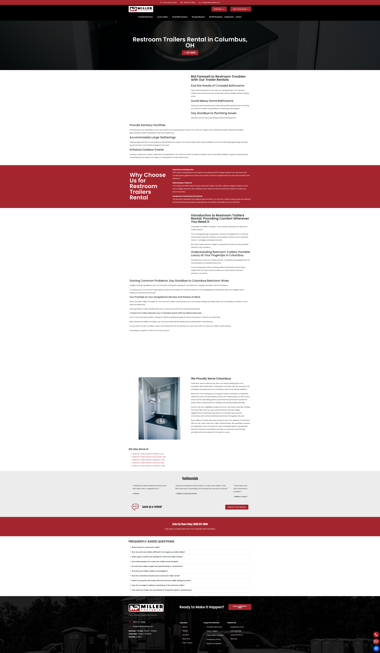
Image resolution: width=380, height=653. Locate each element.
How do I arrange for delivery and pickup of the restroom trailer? (158, 585)
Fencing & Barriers (198, 17)
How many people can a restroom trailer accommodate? (155, 561)
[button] (190, 547)
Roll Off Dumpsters (216, 17)
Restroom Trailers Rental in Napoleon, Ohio (149, 460)
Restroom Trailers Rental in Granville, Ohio (148, 463)
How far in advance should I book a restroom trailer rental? (156, 576)
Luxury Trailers (162, 17)
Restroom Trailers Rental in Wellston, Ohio (148, 454)
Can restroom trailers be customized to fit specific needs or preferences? (162, 590)
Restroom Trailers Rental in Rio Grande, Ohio (149, 457)
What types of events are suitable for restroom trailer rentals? (157, 557)
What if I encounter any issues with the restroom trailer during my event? (161, 580)
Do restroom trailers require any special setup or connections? (157, 566)
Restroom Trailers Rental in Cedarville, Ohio (149, 466)
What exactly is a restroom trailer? (146, 547)
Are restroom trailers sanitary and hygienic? (150, 571)
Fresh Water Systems (180, 17)
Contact (239, 17)
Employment (229, 17)
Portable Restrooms (145, 17)
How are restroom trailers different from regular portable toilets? (158, 552)
